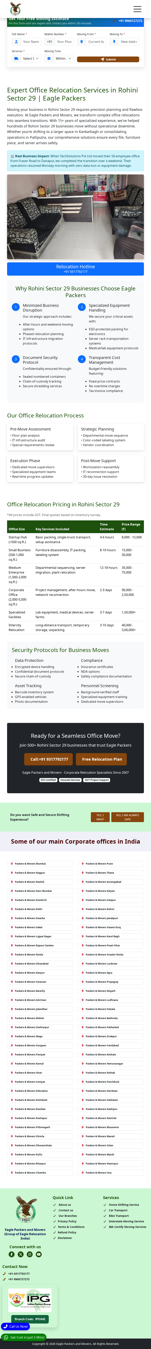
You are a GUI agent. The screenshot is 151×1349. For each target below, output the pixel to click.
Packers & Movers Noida (29, 954)
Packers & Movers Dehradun (31, 1091)
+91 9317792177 (75, 271)
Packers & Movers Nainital (101, 1118)
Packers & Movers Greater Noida (104, 954)
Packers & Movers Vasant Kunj (103, 927)
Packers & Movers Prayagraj (102, 981)
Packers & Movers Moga (28, 1036)
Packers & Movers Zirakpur (101, 1036)
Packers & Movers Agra (99, 972)
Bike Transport (118, 1216)
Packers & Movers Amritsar (30, 1000)
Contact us (65, 1210)
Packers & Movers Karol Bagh (103, 936)
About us (64, 1205)
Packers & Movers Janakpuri (102, 918)
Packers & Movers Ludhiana (102, 1000)
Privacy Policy (67, 1221)
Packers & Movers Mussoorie (102, 1127)
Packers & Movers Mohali (29, 1018)
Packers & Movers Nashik (29, 882)
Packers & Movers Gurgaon (30, 1045)
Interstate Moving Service (126, 1221)
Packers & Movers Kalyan (100, 891)
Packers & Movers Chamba (30, 1172)
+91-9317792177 (18, 1274)
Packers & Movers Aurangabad (103, 882)
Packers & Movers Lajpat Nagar (33, 936)
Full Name (19, 34)
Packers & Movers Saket (28, 927)
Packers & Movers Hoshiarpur (32, 1027)
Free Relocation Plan (102, 759)
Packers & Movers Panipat (30, 1054)
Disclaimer (65, 1238)
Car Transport (117, 1210)
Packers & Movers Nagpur (30, 872)
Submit (111, 59)
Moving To (117, 34)
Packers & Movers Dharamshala (33, 1145)
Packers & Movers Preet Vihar (103, 945)
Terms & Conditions (71, 1227)
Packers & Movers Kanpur (30, 972)
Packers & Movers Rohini (100, 909)
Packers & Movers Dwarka (30, 918)
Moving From (86, 34)
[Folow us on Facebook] (12, 1254)
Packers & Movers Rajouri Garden (34, 945)
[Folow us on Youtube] (39, 1254)
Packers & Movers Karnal (29, 1063)
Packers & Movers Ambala (101, 1054)
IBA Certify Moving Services (127, 1227)
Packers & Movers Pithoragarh (32, 1127)
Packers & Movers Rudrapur (31, 1118)
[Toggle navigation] (137, 9)
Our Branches (67, 1216)
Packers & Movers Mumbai (30, 863)
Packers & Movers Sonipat (30, 1081)
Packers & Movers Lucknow (101, 963)
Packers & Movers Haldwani (102, 1100)
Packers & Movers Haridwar (102, 1091)
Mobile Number (55, 34)
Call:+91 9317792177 (49, 759)
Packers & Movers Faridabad (102, 1045)
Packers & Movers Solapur (101, 900)
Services (18, 51)
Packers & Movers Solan (99, 1145)
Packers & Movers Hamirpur (102, 1163)
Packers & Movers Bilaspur (30, 1163)
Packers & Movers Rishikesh (31, 1100)
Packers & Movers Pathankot (102, 1027)
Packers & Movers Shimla (29, 1136)
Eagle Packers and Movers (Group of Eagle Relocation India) (25, 1234)
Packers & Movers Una (98, 1172)
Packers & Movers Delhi (28, 909)
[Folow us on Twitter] (21, 1254)
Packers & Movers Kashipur (101, 1109)
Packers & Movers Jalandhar (31, 1009)
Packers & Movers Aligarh (100, 991)
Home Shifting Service (123, 1205)
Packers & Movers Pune (99, 863)
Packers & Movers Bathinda (102, 1018)
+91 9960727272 (130, 21)
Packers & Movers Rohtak (100, 1072)
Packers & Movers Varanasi (30, 981)
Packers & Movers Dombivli (31, 900)
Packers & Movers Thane (100, 872)
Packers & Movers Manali (100, 1136)
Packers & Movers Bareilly (30, 991)
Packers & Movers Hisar (28, 1072)
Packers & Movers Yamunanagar (104, 1063)
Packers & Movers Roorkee (30, 1109)
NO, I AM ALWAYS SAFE (127, 817)
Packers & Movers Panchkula (102, 1081)
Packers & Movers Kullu (28, 1154)
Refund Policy (67, 1232)
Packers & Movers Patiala (100, 1009)
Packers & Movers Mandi (100, 1154)
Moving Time (52, 51)
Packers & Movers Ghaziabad (32, 963)
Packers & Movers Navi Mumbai (33, 891)
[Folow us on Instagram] (30, 1254)
